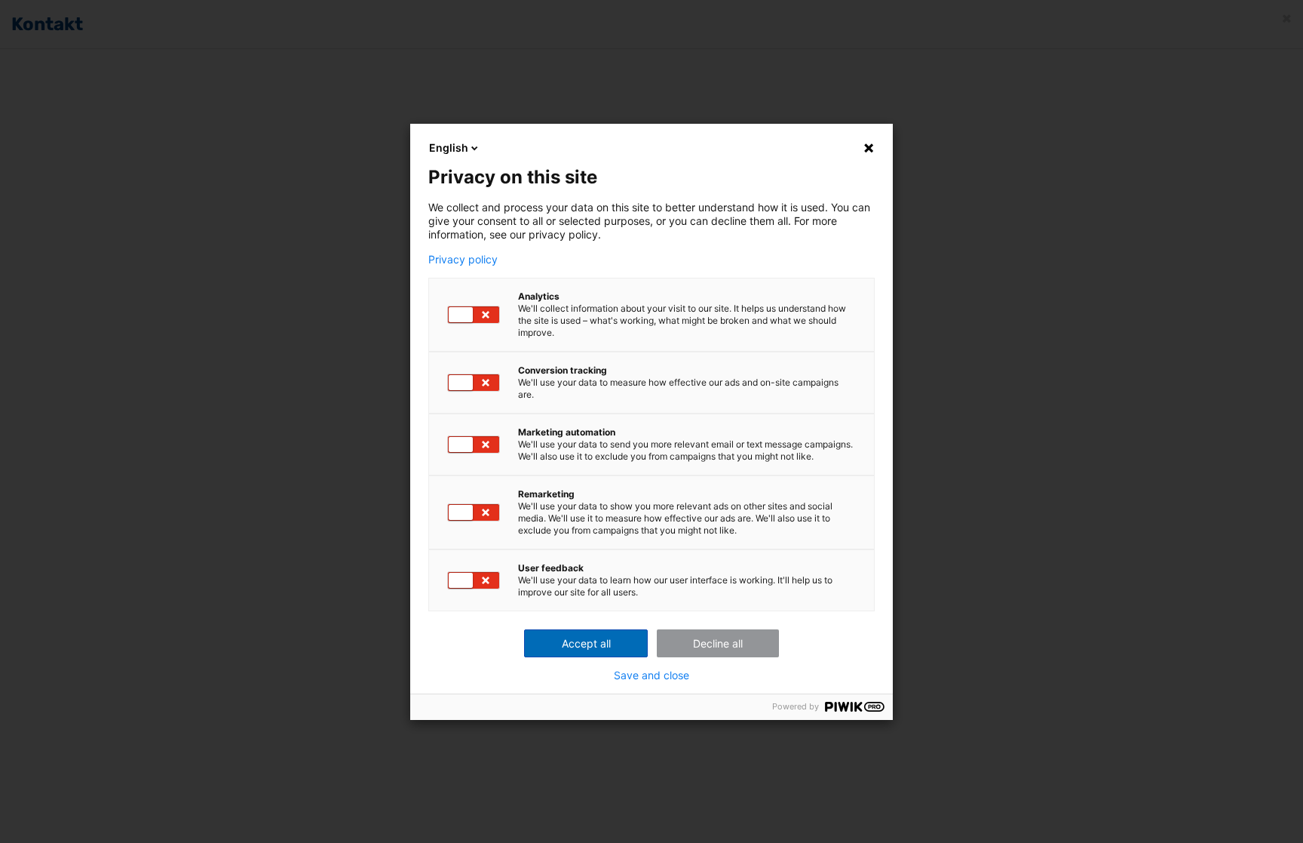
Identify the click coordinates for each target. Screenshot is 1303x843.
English (448, 147)
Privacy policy (463, 260)
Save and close (651, 675)
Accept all (586, 643)
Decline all (718, 643)
